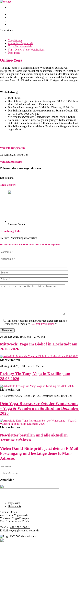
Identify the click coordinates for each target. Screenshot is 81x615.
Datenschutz (14, 506)
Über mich (14, 20)
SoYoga (12, 7)
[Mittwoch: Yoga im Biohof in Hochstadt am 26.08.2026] (40, 356)
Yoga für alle (15, 40)
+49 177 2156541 (20, 527)
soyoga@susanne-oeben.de (24, 530)
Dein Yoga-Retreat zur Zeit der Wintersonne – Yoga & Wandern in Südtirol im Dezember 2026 (39, 408)
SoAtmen (13, 10)
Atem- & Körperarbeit (20, 43)
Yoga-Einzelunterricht (20, 46)
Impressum (14, 503)
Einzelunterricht (17, 14)
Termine (13, 24)
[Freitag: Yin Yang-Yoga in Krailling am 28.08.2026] (40, 386)
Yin (10, 17)
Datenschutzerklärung (42, 323)
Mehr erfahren (10, 360)
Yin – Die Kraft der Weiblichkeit (26, 49)
